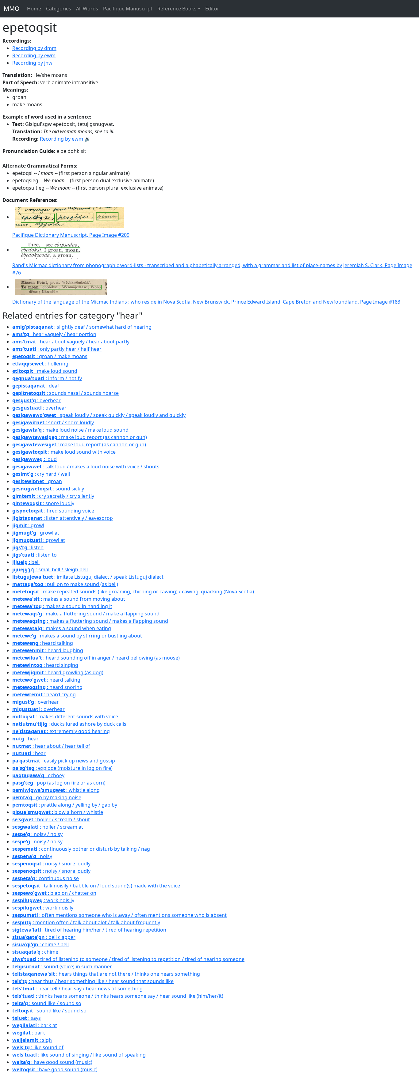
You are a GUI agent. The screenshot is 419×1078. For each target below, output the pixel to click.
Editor (212, 8)
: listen (28, 547)
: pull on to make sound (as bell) (65, 584)
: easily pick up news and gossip (63, 760)
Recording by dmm (34, 48)
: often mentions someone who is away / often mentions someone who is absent (119, 915)
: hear (25, 738)
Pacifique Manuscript (127, 8)
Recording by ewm (34, 55)
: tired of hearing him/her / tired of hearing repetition (89, 929)
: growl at (35, 532)
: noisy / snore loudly (51, 863)
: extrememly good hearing (61, 731)
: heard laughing (47, 650)
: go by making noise (46, 797)
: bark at (34, 1025)
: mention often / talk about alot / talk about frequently (86, 922)
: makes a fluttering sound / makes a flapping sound (90, 621)
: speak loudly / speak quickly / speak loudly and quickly (99, 415)
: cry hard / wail (41, 474)
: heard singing (45, 665)
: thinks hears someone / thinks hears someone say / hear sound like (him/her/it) (117, 996)
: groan (37, 481)
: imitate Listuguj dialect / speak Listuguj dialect (87, 576)
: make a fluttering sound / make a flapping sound (86, 613)
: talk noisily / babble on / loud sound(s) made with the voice (96, 885)
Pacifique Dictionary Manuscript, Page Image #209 (70, 235)
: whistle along (56, 790)
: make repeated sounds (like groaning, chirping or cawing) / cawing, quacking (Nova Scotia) (133, 591)
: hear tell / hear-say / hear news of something (77, 988)
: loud (34, 459)
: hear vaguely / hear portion (54, 334)
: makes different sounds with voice (65, 716)
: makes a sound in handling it (62, 606)
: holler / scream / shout (51, 819)
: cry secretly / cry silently (53, 496)
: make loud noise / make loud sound (70, 429)
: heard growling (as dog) (57, 672)
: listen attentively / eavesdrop (62, 518)
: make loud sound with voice (64, 451)
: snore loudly (43, 503)
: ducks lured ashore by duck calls (69, 724)
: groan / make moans (49, 356)
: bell (26, 562)
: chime (35, 951)
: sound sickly (48, 488)
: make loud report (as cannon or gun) (79, 437)
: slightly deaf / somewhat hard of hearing (82, 326)
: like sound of (37, 1047)
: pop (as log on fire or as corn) (59, 782)
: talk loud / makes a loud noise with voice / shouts (86, 466)
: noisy (32, 856)
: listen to (34, 554)
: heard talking (42, 643)
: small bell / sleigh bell (50, 569)
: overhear (36, 400)
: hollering (40, 363)
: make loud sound (44, 371)
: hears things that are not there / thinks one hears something (106, 973)
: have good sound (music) (52, 1062)
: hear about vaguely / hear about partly (70, 341)
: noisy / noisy (37, 834)
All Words (87, 8)
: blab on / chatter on (54, 893)
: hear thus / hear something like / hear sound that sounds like (93, 981)
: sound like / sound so (46, 1003)
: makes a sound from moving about (68, 599)
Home (34, 8)
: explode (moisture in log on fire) (62, 768)
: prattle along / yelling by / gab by (64, 804)
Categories (58, 8)
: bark (28, 1032)
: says (26, 1018)
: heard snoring (47, 687)
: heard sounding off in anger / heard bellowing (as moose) (96, 657)
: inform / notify (47, 378)
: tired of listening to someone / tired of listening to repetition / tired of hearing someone (128, 959)
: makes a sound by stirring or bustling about (77, 635)
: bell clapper (43, 937)
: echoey (38, 775)
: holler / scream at (47, 826)
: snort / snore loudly (53, 422)
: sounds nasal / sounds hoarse (65, 393)
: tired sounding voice (53, 510)
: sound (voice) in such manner (62, 966)
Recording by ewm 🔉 (65, 138)
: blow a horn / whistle (57, 812)
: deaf (35, 385)
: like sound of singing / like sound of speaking (79, 1054)
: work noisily (43, 900)
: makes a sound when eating (61, 628)
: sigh (32, 1040)
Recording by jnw (32, 62)
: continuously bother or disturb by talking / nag (81, 848)
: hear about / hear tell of (51, 746)
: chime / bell (40, 944)
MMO (12, 8)
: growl (28, 525)
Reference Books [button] (177, 8)
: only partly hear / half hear (57, 349)
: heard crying (44, 694)
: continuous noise (45, 878)
